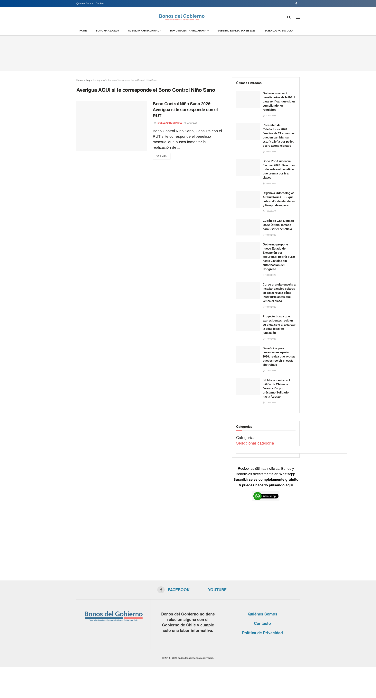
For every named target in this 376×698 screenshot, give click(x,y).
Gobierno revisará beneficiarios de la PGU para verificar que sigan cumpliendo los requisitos (279, 101)
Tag (88, 80)
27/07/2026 (191, 122)
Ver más (161, 156)
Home (83, 30)
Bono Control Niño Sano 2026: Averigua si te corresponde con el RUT (185, 109)
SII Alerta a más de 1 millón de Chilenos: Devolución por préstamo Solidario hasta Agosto (276, 388)
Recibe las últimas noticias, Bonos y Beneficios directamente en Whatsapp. (265, 476)
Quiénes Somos (262, 614)
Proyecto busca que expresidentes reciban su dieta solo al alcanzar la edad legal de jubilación (279, 324)
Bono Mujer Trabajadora (188, 30)
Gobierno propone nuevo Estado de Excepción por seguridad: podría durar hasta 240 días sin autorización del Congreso (279, 257)
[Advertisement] (188, 52)
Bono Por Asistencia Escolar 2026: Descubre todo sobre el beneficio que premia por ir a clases (279, 169)
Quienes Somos (84, 3)
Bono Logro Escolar (279, 30)
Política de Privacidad (262, 632)
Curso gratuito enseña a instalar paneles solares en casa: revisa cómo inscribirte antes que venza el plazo (279, 293)
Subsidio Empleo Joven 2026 (236, 30)
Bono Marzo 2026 (107, 30)
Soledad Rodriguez (170, 122)
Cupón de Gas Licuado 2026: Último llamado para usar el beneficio (278, 225)
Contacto (100, 3)
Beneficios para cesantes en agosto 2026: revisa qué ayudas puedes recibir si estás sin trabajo (279, 356)
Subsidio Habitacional (143, 30)
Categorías (245, 437)
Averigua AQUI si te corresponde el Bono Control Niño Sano (125, 80)
